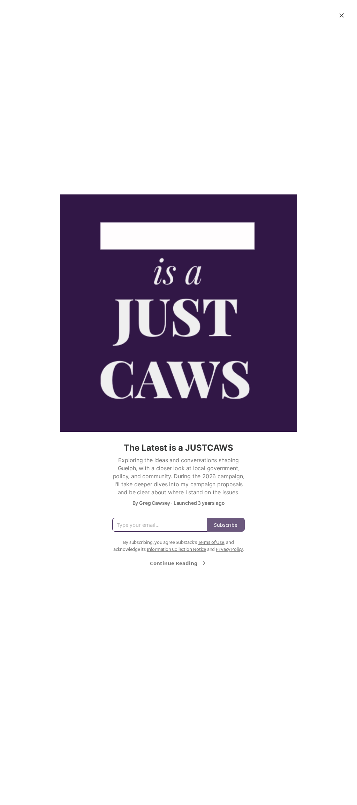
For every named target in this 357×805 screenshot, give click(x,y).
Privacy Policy (229, 549)
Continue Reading (174, 563)
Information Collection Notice (176, 549)
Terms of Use (211, 542)
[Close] (342, 15)
